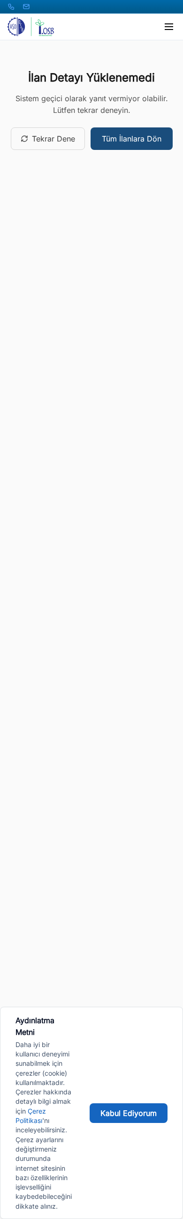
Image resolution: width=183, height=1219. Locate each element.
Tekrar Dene (53, 138)
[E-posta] (26, 6)
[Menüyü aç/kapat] (168, 26)
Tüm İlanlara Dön (131, 138)
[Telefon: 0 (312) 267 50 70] (11, 6)
